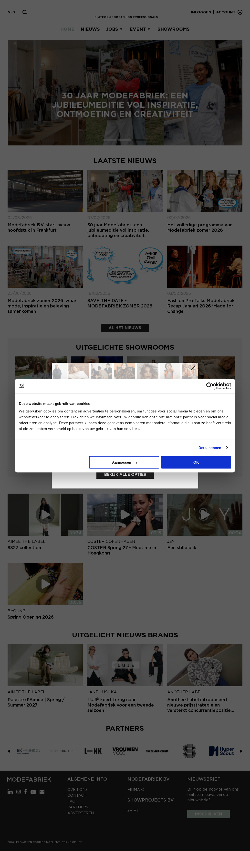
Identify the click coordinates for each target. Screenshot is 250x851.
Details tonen (209, 448)
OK (196, 462)
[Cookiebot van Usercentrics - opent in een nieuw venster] (209, 386)
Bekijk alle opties (125, 474)
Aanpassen (121, 462)
